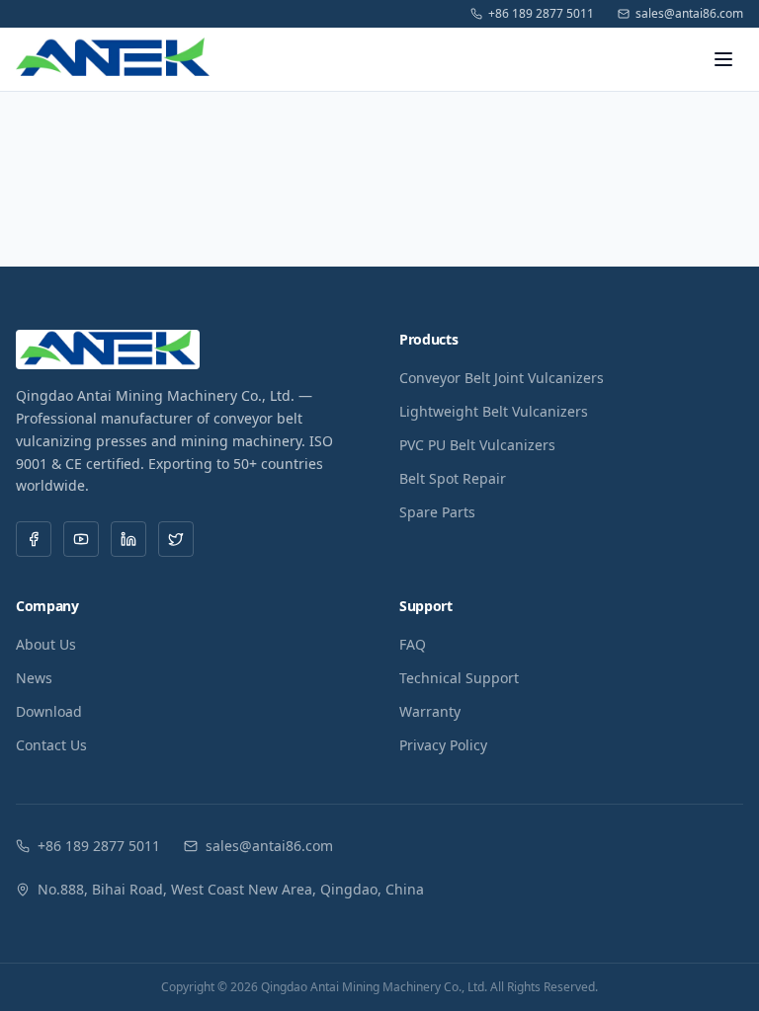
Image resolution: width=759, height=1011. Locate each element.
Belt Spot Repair (452, 478)
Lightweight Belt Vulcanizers (493, 411)
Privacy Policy (443, 745)
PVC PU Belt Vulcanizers (477, 444)
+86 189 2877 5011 (541, 14)
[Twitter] (176, 539)
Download (49, 711)
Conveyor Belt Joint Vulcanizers (501, 377)
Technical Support (459, 677)
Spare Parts (437, 512)
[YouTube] (81, 539)
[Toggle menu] (723, 59)
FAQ (412, 644)
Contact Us (51, 745)
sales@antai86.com (689, 14)
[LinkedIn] (128, 539)
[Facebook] (33, 539)
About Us (46, 644)
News (34, 677)
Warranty (430, 711)
